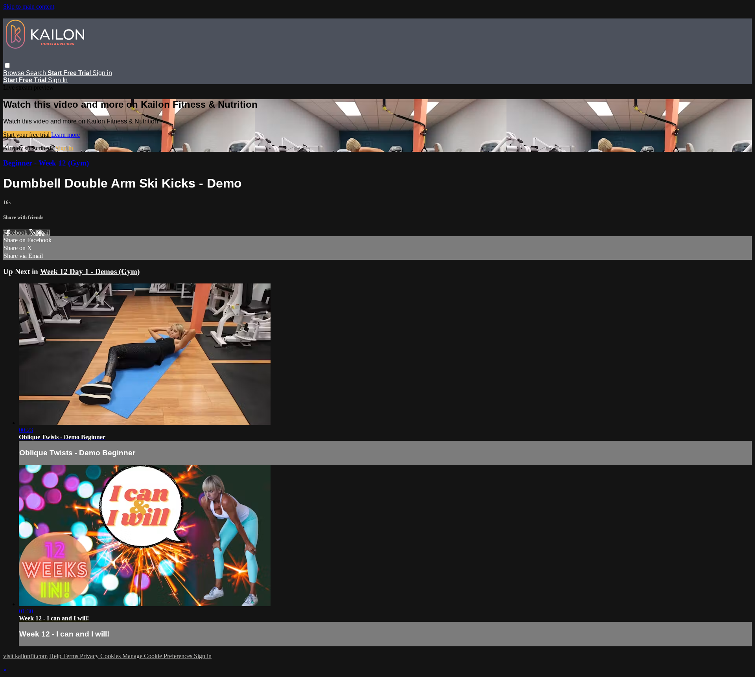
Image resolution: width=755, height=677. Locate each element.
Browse (14, 73)
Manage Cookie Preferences (158, 656)
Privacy (90, 656)
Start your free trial (27, 134)
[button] (7, 65)
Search (37, 73)
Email (42, 232)
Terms (71, 656)
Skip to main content (28, 6)
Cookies (111, 656)
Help (56, 656)
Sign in (102, 73)
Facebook (16, 232)
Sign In (58, 80)
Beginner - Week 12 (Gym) (46, 163)
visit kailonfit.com (25, 656)
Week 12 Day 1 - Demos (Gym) (90, 271)
